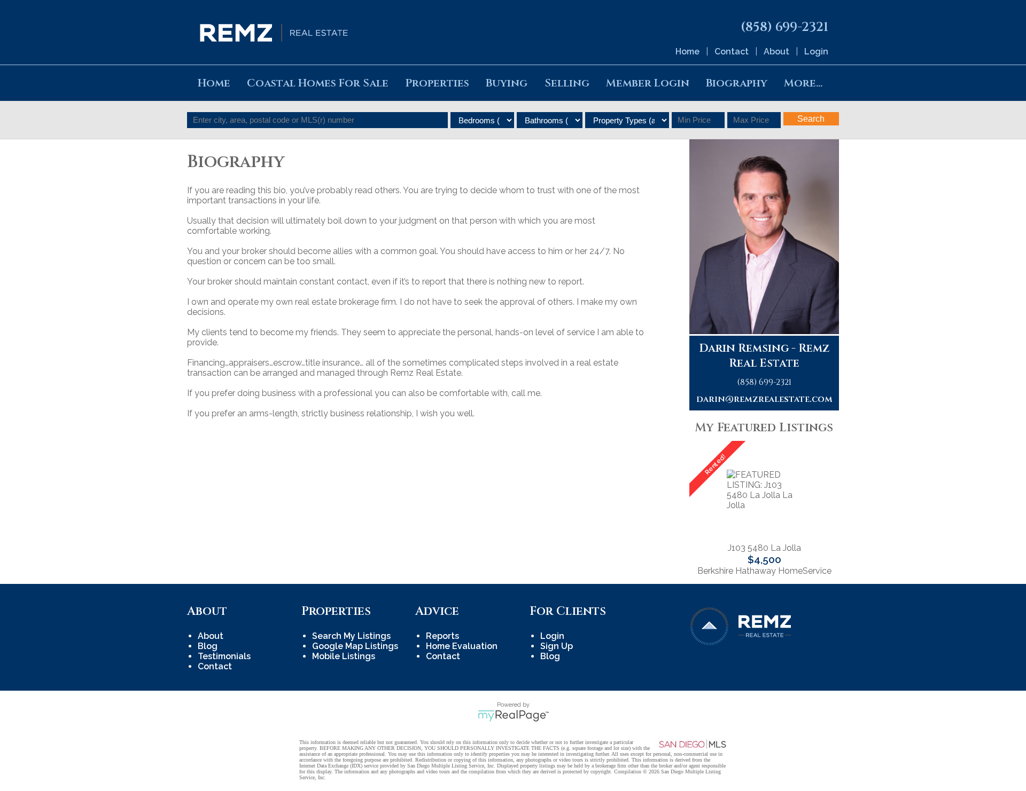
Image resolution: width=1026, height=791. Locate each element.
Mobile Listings (343, 656)
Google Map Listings (355, 646)
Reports (442, 636)
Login (816, 51)
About (776, 51)
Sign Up (556, 646)
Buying (506, 83)
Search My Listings (351, 636)
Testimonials (224, 656)
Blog (207, 646)
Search (811, 118)
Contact (731, 51)
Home (687, 51)
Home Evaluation (462, 646)
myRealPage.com (513, 715)
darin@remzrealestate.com (764, 399)
